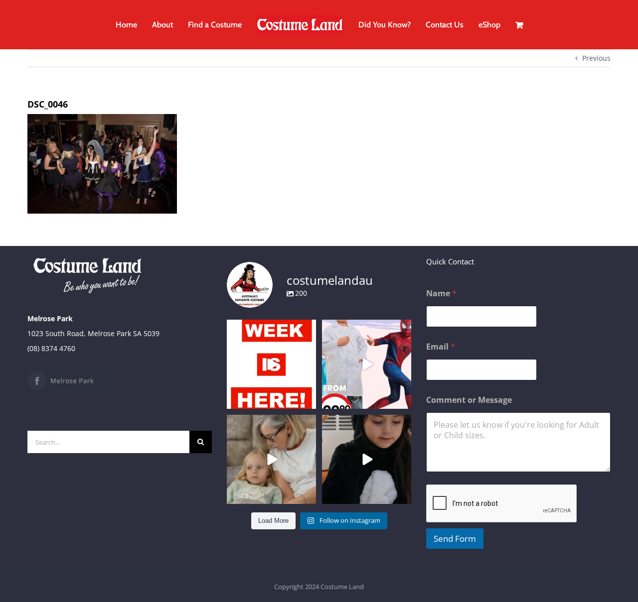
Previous (596, 58)
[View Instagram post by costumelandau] (307, 399)
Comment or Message (469, 400)
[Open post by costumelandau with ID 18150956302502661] (366, 459)
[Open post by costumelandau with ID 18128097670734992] (271, 459)
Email (440, 347)
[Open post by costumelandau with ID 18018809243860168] (366, 364)
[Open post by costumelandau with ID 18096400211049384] (271, 364)
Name (441, 293)
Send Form (455, 538)
